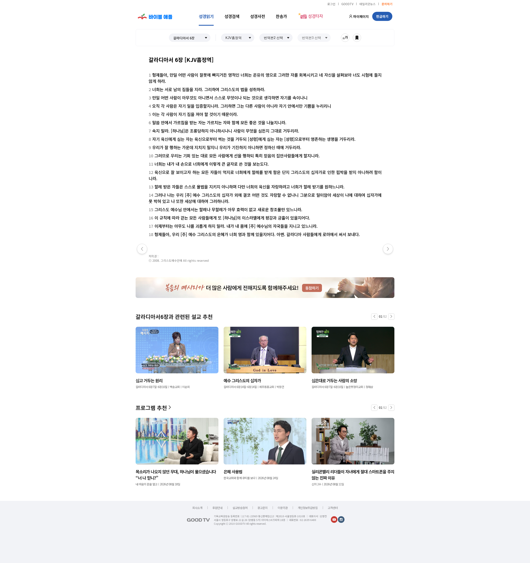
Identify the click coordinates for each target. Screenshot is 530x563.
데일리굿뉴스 (367, 4)
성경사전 (257, 16)
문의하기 (387, 4)
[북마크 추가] (357, 38)
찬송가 (281, 16)
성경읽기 (206, 16)
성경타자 (315, 16)
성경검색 (231, 16)
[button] (189, 38)
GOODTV (347, 4)
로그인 (331, 4)
